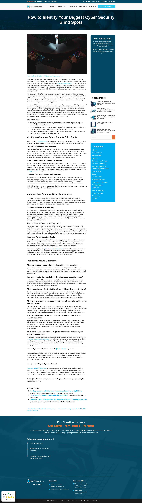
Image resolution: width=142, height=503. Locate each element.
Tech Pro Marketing (72, 501)
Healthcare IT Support (99, 182)
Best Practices (97, 155)
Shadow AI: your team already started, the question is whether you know (106, 130)
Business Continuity (99, 164)
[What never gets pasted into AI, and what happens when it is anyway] (93, 117)
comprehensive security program (38, 339)
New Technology (97, 190)
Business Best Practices (100, 161)
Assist (45, 1)
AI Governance (97, 153)
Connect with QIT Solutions (37, 368)
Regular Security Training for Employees (44, 223)
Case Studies (96, 171)
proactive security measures (54, 249)
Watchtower (38, 1)
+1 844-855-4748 (59, 486)
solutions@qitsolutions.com (61, 489)
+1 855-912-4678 (102, 49)
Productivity (96, 196)
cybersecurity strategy (64, 83)
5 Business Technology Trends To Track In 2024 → (73, 409)
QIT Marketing (52, 1)
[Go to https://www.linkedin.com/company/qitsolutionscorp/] (39, 484)
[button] (113, 137)
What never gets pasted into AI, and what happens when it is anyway (106, 117)
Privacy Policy (81, 501)
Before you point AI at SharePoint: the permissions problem (106, 103)
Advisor (94, 150)
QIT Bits (94, 199)
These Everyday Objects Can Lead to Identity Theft (49, 395)
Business (95, 158)
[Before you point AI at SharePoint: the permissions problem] (93, 104)
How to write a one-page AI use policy (105, 123)
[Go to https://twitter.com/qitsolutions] (36, 484)
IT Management (97, 185)
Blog (92, 501)
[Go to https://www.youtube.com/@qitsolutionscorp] (41, 484)
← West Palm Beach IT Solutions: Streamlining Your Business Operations (41, 409)
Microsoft (95, 188)
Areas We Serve (96, 501)
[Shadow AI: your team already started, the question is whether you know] (93, 131)
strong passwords (32, 171)
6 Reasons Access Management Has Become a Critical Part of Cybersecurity (58, 399)
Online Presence (97, 193)
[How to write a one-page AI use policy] (93, 124)
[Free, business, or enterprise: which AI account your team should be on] (93, 110)
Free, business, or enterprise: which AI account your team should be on (106, 110)
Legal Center (87, 501)
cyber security (42, 141)
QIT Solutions (47, 76)
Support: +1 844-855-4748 (108, 1)
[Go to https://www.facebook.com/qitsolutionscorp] (34, 484)
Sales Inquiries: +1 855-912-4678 (91, 1)
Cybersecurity (57, 76)
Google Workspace (98, 179)
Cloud (94, 174)
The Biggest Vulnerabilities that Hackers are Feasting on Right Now (56, 391)
